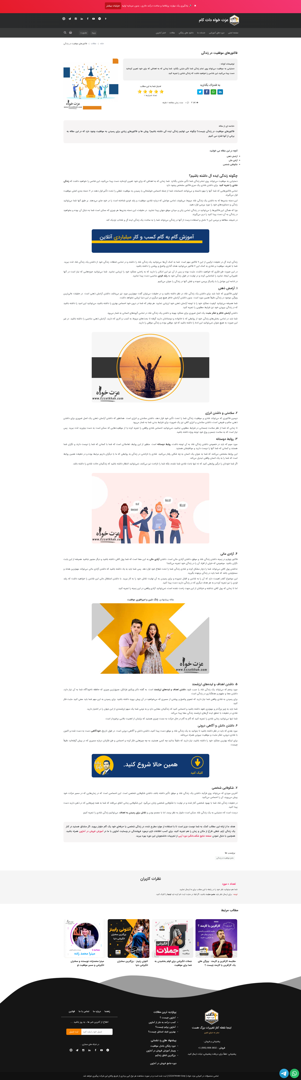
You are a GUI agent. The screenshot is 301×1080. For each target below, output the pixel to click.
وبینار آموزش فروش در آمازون (161, 1051)
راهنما (107, 1011)
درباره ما (97, 1011)
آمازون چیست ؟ (168, 1018)
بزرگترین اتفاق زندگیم (165, 1055)
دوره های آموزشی (216, 32)
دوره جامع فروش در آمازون (163, 1063)
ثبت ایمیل (73, 1031)
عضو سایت (210, 894)
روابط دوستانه (164, 444)
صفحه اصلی (233, 32)
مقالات (172, 32)
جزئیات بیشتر (113, 6)
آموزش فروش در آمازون (91, 831)
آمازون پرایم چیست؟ (165, 1027)
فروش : (211, 1048)
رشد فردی (162, 276)
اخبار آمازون (161, 32)
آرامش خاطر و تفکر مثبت (218, 313)
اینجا (169, 894)
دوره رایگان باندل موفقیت (163, 1046)
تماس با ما (84, 1011)
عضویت (83, 32)
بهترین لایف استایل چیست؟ (162, 1032)
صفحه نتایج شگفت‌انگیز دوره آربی (194, 836)
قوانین (72, 1011)
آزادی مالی (233, 160)
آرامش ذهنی (232, 156)
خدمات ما (201, 32)
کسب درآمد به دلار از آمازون (162, 1022)
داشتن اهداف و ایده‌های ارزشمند (170, 689)
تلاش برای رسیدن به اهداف (132, 813)
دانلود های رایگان (186, 32)
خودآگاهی (96, 731)
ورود (94, 32)
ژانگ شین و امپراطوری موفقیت (142, 600)
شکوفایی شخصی (230, 164)
